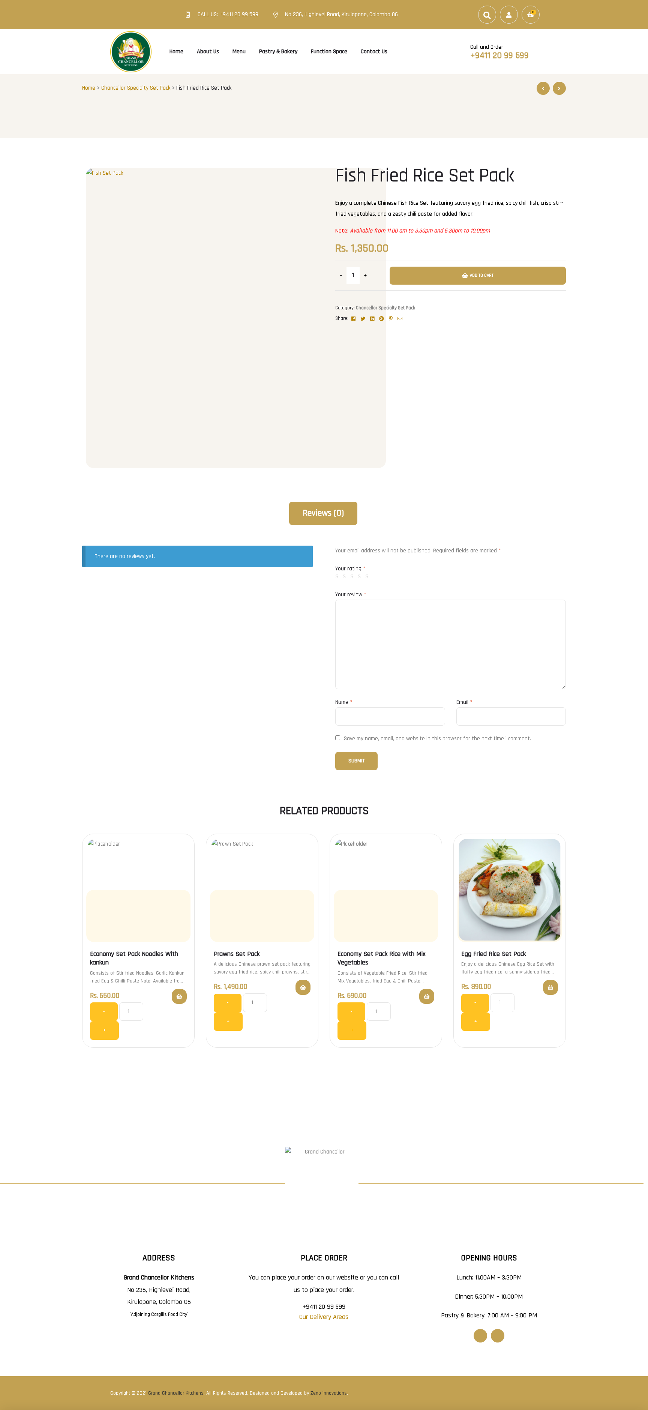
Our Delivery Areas (323, 1316)
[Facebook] (480, 1335)
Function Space (329, 52)
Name (343, 702)
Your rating (350, 568)
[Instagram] (497, 1335)
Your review (350, 594)
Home (176, 52)
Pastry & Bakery (278, 52)
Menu (239, 52)
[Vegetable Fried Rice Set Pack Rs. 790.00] (559, 88)
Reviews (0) (323, 513)
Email (464, 702)
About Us (208, 52)
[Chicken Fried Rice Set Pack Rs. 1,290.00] (543, 88)
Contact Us (374, 52)
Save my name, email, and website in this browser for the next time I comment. (437, 738)
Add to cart (482, 275)
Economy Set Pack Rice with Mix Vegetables (382, 958)
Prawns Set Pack (237, 954)
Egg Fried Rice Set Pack (493, 954)
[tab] (323, 513)
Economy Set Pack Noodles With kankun (134, 958)
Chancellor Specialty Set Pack (135, 88)
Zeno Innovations (328, 1393)
